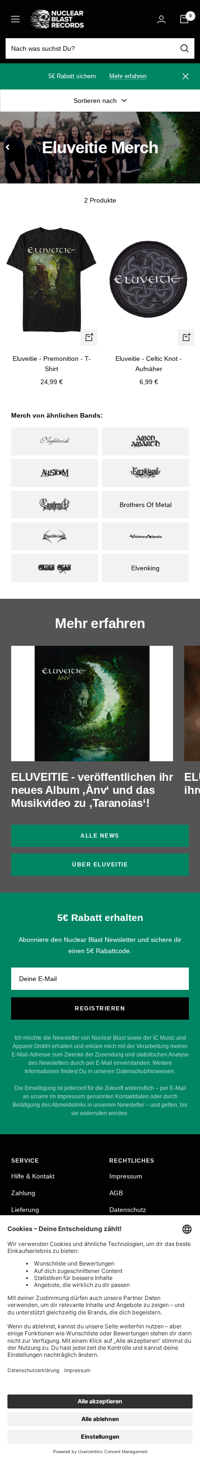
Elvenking (145, 568)
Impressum (125, 1176)
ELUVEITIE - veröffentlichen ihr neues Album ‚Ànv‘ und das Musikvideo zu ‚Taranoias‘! (92, 790)
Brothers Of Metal (146, 504)
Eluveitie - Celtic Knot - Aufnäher (148, 363)
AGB (116, 1193)
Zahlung (23, 1193)
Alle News (100, 836)
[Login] (161, 19)
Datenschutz (127, 1209)
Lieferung (25, 1209)
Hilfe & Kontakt (32, 1176)
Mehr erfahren (128, 76)
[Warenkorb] (184, 19)
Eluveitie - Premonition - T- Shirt (52, 363)
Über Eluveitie (100, 864)
